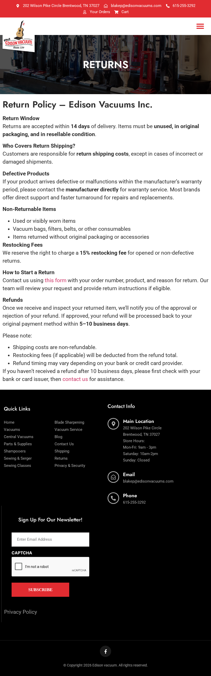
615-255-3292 (134, 502)
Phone (130, 495)
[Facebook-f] (105, 651)
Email (129, 474)
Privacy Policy (20, 612)
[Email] (113, 477)
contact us (75, 379)
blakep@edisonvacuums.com (148, 481)
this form (55, 280)
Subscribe (40, 589)
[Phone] (113, 498)
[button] (200, 26)
